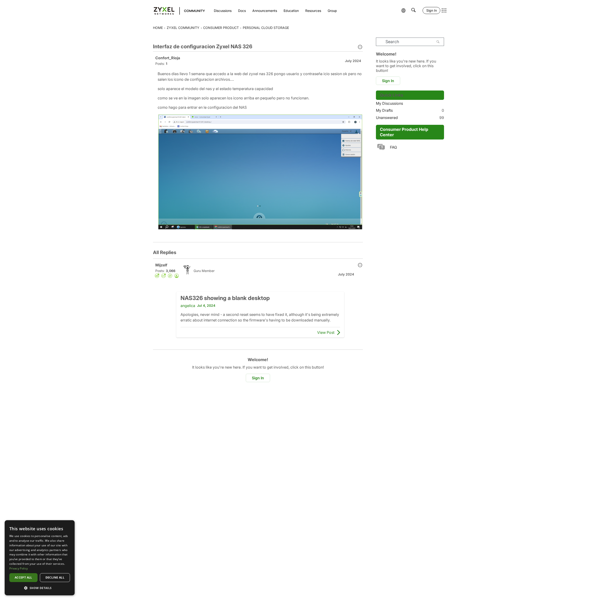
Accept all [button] (23, 577)
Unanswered (410, 117)
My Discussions (389, 103)
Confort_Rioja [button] (167, 58)
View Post (325, 332)
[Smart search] (413, 10)
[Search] (438, 42)
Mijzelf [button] (161, 265)
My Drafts (410, 110)
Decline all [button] (54, 577)
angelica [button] (187, 305)
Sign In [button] (258, 378)
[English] (177, 10)
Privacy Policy (18, 568)
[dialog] (40, 557)
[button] (360, 47)
